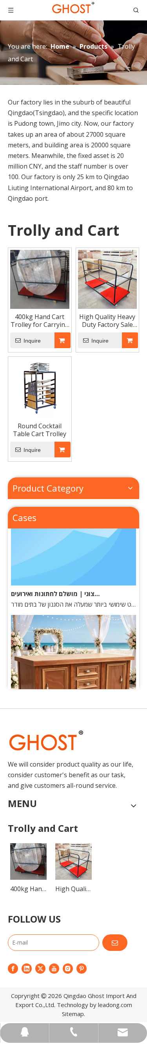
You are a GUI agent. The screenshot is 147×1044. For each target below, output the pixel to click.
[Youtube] (54, 968)
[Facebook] (13, 968)
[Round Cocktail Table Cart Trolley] (39, 387)
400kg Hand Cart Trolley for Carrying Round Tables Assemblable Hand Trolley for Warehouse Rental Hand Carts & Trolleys (40, 320)
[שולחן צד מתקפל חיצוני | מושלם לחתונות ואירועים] (73, 580)
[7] (45, 740)
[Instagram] (68, 968)
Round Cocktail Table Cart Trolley (39, 430)
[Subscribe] (114, 942)
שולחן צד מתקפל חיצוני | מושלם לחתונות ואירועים (55, 591)
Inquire (32, 341)
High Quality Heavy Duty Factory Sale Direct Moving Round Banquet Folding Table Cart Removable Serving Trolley (107, 320)
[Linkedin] (27, 968)
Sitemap (73, 1014)
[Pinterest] (81, 968)
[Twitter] (40, 968)
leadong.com (115, 1005)
